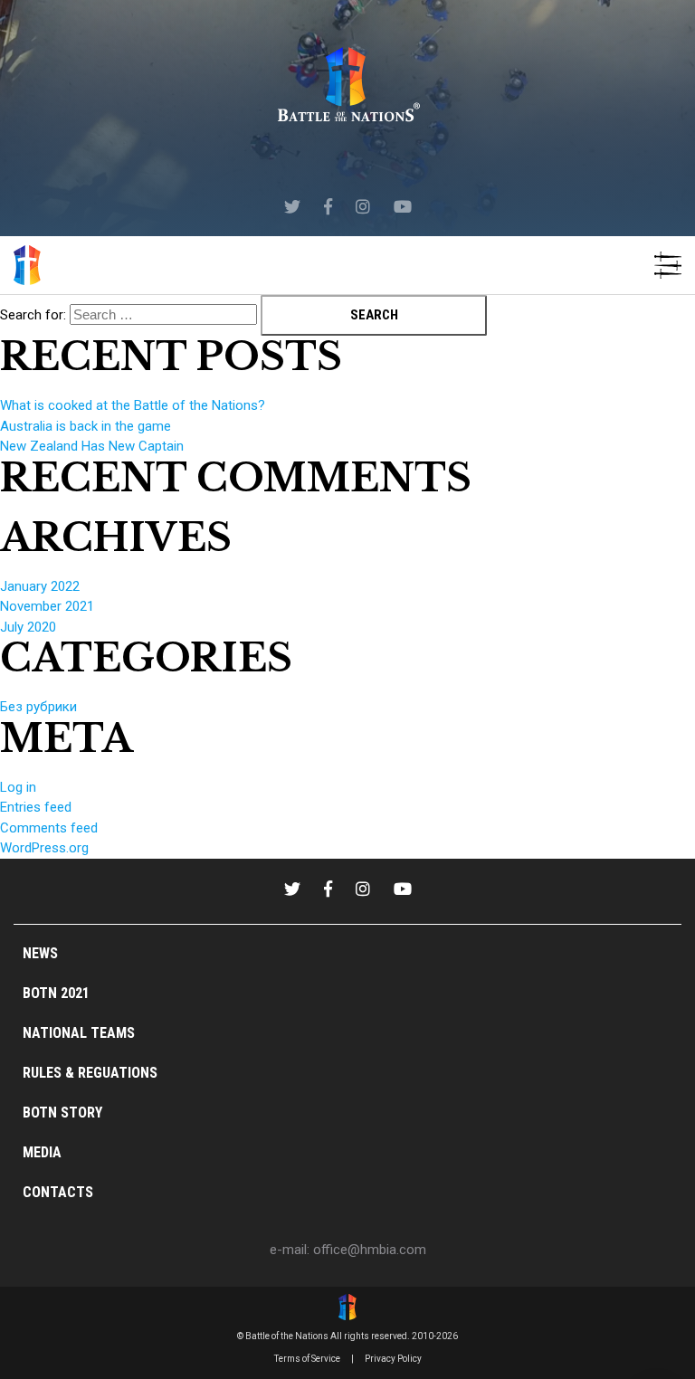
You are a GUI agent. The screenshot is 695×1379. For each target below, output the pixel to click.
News (40, 953)
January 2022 (40, 586)
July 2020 (28, 627)
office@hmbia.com (369, 1249)
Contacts (58, 1192)
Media (42, 1152)
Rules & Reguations (90, 1072)
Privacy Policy (393, 1359)
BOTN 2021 (56, 993)
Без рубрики (38, 707)
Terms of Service (307, 1359)
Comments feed (49, 828)
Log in (18, 787)
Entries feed (35, 807)
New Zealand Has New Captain (92, 446)
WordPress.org (44, 848)
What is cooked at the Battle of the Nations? (132, 405)
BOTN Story (62, 1112)
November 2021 (47, 606)
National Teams (79, 1032)
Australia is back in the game (85, 426)
